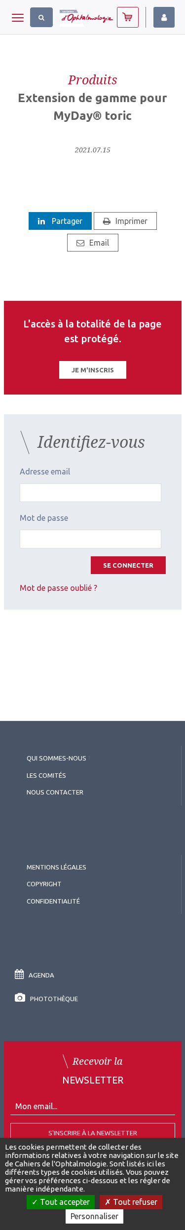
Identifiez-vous (164, 17)
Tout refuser (134, 1201)
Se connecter (128, 565)
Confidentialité (53, 901)
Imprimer (131, 221)
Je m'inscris (93, 369)
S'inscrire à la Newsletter (92, 1132)
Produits (92, 79)
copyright (44, 883)
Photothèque (54, 998)
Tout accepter (64, 1201)
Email (99, 242)
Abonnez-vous (128, 17)
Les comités (46, 775)
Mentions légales (56, 867)
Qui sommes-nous (56, 758)
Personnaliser (94, 1216)
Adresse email (45, 471)
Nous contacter (55, 792)
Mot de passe (44, 517)
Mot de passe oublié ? (58, 587)
